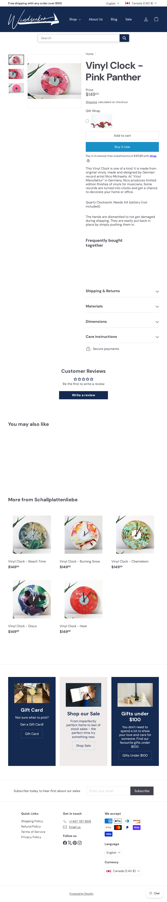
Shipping (91, 102)
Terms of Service (33, 832)
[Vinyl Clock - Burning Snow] (83, 542)
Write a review (83, 395)
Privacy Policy (31, 837)
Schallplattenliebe (56, 499)
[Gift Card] (31, 693)
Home (89, 54)
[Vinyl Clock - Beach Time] (32, 542)
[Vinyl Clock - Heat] (83, 607)
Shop (73, 19)
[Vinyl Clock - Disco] (32, 607)
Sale (128, 19)
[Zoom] (54, 81)
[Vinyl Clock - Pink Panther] (122, 264)
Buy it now (122, 147)
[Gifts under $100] (135, 695)
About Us (96, 19)
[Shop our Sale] (83, 695)
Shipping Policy (32, 821)
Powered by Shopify (81, 893)
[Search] (124, 38)
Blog (114, 19)
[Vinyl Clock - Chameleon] (135, 542)
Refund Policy (31, 826)
